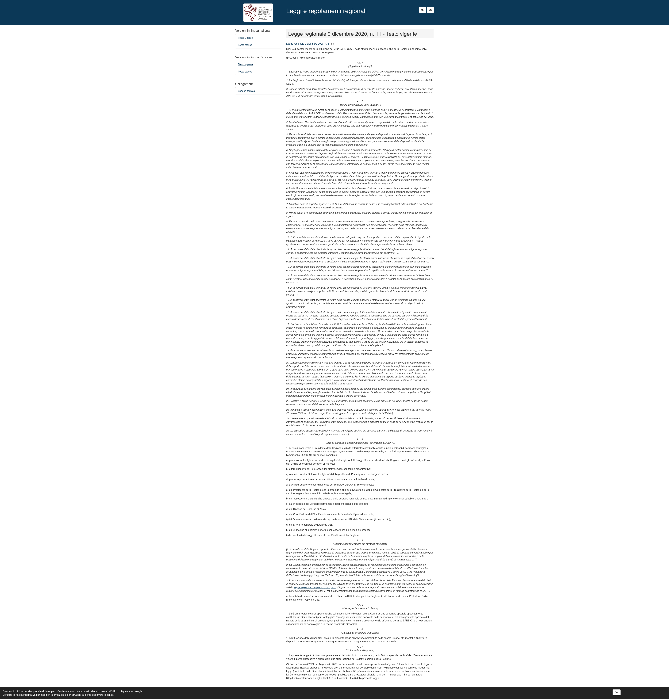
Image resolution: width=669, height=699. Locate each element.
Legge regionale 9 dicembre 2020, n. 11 (308, 43)
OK (616, 692)
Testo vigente (245, 37)
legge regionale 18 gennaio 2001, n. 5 (315, 587)
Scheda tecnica (246, 91)
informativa (29, 694)
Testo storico (245, 45)
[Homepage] (258, 12)
